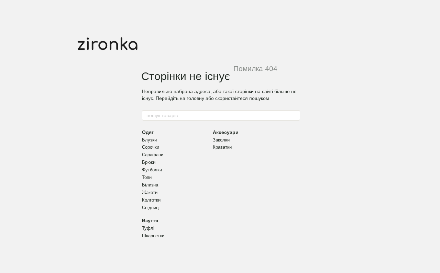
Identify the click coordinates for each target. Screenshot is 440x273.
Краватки (222, 147)
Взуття (150, 220)
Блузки (149, 140)
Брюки (148, 162)
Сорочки (150, 147)
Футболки (152, 169)
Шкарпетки (153, 235)
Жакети (149, 192)
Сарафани (152, 154)
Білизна (150, 184)
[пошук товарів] (294, 115)
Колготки (151, 200)
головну (195, 98)
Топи (147, 177)
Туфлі (148, 228)
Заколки (221, 140)
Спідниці (151, 207)
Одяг (148, 132)
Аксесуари (226, 132)
